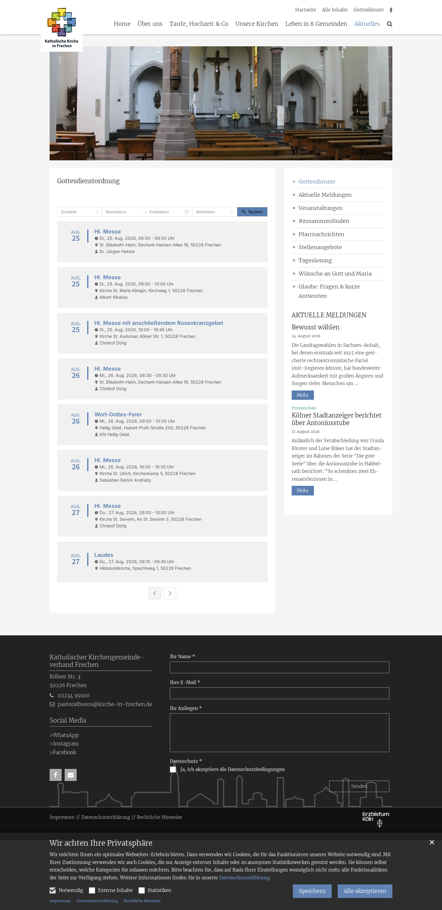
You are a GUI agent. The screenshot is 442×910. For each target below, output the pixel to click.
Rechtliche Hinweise (142, 901)
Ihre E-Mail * (185, 682)
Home (122, 24)
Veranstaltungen (321, 208)
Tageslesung (315, 260)
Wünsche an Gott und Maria (335, 273)
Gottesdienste (317, 181)
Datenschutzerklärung (244, 878)
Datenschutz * (186, 761)
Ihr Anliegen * (186, 708)
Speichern (312, 890)
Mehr (303, 395)
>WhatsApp (64, 735)
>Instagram (64, 743)
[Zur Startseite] (62, 28)
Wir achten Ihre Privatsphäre (101, 843)
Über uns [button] (150, 24)
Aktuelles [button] (367, 24)
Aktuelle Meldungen (325, 194)
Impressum (60, 901)
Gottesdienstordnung (88, 181)
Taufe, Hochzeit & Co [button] (199, 24)
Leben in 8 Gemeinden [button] (316, 24)
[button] (389, 25)
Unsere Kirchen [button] (256, 24)
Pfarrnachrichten (321, 234)
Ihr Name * (182, 656)
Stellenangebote (320, 247)
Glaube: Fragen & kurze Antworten (329, 291)
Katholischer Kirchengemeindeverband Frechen (97, 660)
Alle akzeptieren (365, 890)
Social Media (68, 720)
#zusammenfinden (324, 220)
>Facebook (63, 752)
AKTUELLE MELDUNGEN (329, 315)
